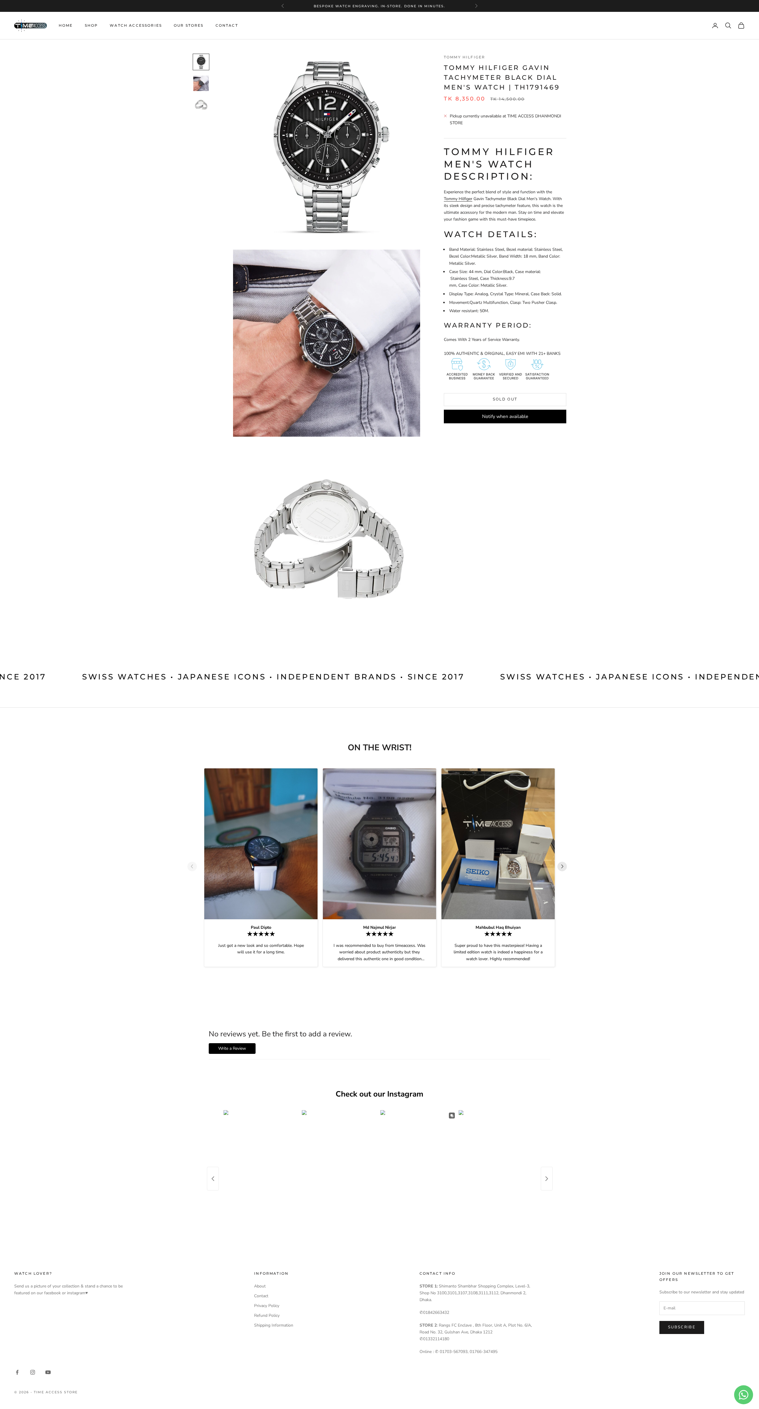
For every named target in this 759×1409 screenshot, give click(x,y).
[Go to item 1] (201, 62)
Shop (91, 25)
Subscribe (682, 1327)
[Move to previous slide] (194, 866)
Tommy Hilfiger (464, 57)
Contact (227, 25)
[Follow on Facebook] (17, 1372)
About (260, 1286)
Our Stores (189, 25)
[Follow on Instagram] (33, 1372)
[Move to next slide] (564, 866)
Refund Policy (267, 1315)
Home (66, 25)
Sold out (505, 399)
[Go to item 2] (201, 83)
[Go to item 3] (201, 104)
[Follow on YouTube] (48, 1372)
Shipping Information (273, 1325)
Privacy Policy (266, 1306)
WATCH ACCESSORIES (136, 25)
